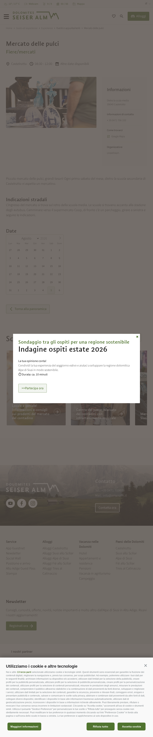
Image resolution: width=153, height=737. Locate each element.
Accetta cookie (131, 726)
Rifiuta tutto (100, 726)
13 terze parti (24, 672)
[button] (145, 665)
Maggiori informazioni (24, 726)
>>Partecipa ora (32, 388)
